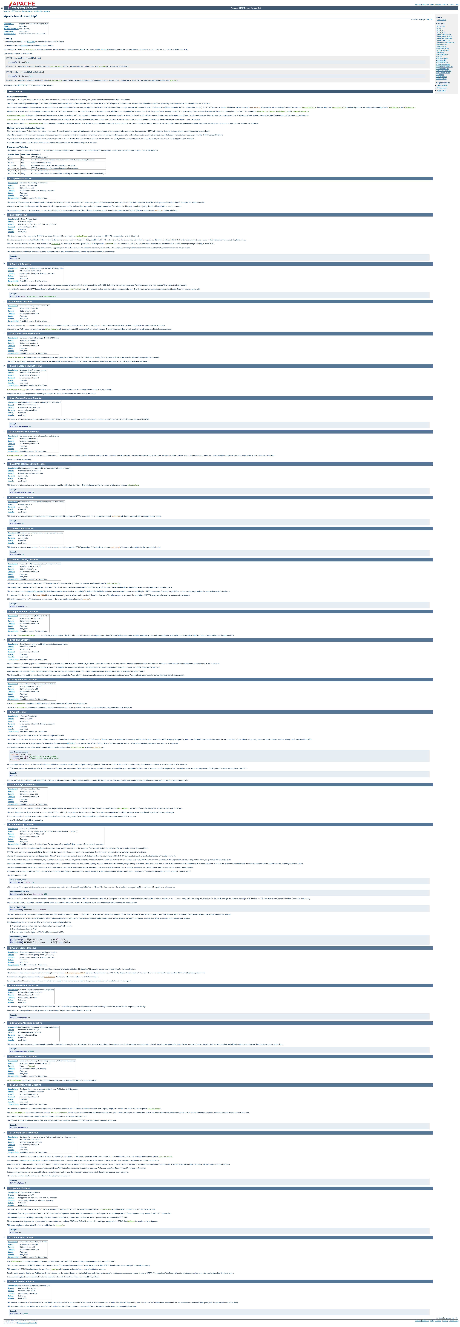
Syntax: (11, 185)
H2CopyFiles (440, 26)
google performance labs (30, 1160)
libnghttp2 (24, 45)
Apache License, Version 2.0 (27, 1323)
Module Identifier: (11, 29)
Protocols (30, 50)
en (427, 19)
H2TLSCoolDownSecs (443, 71)
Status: (7, 26)
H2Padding (440, 52)
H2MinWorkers (394, 108)
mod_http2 (159, 210)
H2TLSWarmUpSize (18, 1113)
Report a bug (453, 4)
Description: (9, 24)
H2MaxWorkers (410, 108)
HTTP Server (15, 11)
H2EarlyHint (440, 30)
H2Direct (102, 67)
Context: (11, 191)
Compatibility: (10, 34)
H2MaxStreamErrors (443, 40)
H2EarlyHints (440, 32)
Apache (6, 11)
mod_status (255, 108)
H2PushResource (52, 329)
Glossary (438, 4)
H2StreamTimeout (442, 69)
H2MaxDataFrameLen (443, 34)
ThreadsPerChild (308, 108)
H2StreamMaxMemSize (300, 112)
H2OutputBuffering (442, 50)
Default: (11, 188)
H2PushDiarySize (442, 58)
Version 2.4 (38, 11)
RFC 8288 (71, 743)
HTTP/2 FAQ (23, 85)
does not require (102, 49)
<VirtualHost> (56, 67)
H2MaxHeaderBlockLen (444, 36)
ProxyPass (54, 1269)
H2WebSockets (441, 77)
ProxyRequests (21, 707)
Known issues (442, 88)
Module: (11, 196)
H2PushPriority (441, 61)
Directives (425, 4)
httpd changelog (442, 85)
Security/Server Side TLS (36, 591)
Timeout (31, 1066)
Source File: (9, 31)
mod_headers (96, 747)
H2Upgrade (440, 75)
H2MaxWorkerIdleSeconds (445, 42)
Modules (418, 4)
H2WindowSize (282, 112)
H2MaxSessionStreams (266, 112)
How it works (441, 20)
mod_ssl (86, 599)
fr (432, 19)
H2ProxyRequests (442, 54)
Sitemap (445, 4)
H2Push (439, 56)
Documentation (27, 11)
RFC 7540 (31, 42)
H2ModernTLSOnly (442, 48)
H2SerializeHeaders (443, 65)
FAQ (432, 4)
